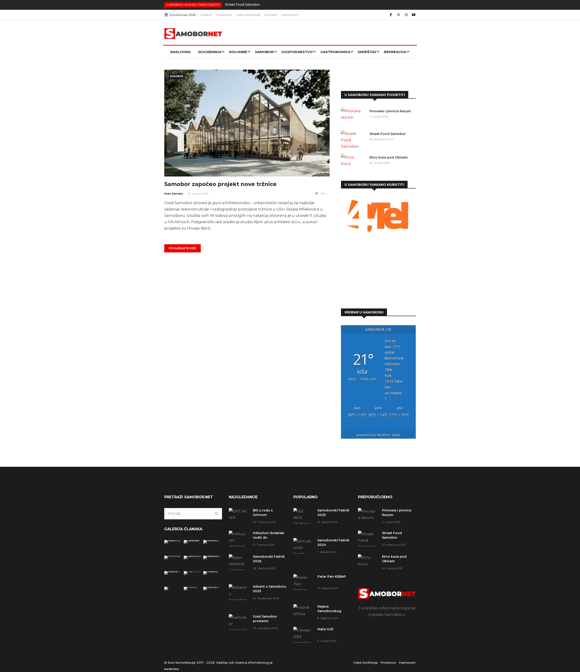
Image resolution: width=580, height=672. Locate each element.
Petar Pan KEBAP (331, 576)
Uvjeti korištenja (248, 15)
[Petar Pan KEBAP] (212, 540)
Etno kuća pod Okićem (389, 157)
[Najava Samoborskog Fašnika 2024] (173, 555)
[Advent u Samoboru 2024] (212, 586)
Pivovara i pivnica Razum (390, 111)
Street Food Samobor (242, 4)
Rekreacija (395, 52)
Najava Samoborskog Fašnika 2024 (329, 611)
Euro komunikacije (182, 662)
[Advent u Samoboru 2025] (239, 597)
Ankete (206, 15)
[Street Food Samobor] (353, 139)
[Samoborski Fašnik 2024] (192, 540)
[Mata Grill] (192, 555)
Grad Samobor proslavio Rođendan (265, 621)
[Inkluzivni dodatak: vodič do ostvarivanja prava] (239, 540)
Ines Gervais (173, 193)
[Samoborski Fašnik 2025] (173, 540)
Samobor (264, 52)
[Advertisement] (378, 271)
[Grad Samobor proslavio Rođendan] (239, 633)
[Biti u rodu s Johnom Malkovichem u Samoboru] (239, 516)
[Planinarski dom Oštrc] (173, 571)
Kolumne (238, 52)
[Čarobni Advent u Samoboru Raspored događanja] (212, 555)
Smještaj (367, 52)
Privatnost (224, 15)
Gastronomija (335, 52)
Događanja (209, 52)
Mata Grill (325, 629)
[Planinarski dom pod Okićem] (192, 571)
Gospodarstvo (297, 52)
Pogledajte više (182, 248)
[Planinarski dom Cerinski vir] (173, 586)
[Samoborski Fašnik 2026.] (239, 567)
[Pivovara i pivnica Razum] (353, 117)
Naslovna (180, 52)
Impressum (289, 15)
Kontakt (271, 15)
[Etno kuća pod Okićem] (353, 163)
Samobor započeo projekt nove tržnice (220, 184)
